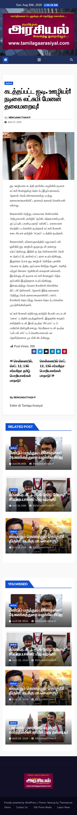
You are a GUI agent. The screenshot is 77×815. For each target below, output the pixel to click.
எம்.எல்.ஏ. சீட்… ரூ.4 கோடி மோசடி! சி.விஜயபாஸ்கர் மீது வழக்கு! (37, 497)
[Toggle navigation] (39, 60)
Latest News (63, 807)
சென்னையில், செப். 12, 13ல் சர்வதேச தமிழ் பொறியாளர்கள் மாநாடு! (21, 370)
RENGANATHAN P (20, 117)
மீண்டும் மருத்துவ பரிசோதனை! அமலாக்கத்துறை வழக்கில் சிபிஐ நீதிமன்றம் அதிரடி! (35, 457)
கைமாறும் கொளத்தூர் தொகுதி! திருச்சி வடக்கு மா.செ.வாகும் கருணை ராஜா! (36, 541)
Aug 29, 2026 (20, 621)
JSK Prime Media (42, 807)
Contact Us (22, 807)
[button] (71, 59)
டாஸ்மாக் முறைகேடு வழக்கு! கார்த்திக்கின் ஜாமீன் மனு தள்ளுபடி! (38, 730)
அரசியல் (9, 83)
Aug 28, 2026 (20, 738)
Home (7, 807)
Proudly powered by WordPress (20, 802)
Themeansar (65, 802)
